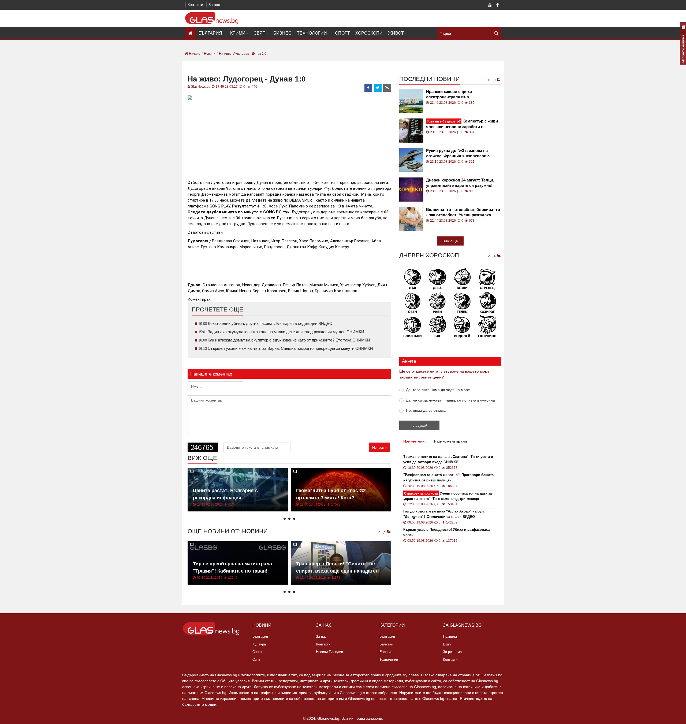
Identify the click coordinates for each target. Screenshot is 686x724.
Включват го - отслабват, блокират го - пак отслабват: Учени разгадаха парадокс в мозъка (463, 212)
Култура (259, 644)
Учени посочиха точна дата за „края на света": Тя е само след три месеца (447, 496)
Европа (385, 652)
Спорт (342, 33)
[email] (387, 88)
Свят (259, 33)
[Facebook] (497, 5)
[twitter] (378, 88)
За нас (214, 4)
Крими (237, 33)
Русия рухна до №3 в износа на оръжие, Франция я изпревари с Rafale (458, 153)
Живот (396, 33)
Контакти (195, 4)
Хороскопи (369, 33)
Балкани (386, 644)
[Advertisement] (289, 139)
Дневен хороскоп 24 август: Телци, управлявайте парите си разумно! (460, 183)
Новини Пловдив (329, 652)
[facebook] (368, 88)
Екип (447, 644)
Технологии (312, 33)
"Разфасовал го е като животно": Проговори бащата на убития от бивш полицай (448, 477)
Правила (450, 636)
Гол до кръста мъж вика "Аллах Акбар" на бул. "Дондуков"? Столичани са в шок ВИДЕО (444, 514)
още (382, 532)
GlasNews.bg (200, 86)
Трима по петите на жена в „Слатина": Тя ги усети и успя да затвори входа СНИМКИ (448, 459)
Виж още (450, 241)
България (210, 33)
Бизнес (282, 33)
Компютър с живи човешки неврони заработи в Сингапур (462, 124)
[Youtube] (490, 5)
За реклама (452, 652)
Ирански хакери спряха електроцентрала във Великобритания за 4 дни (451, 94)
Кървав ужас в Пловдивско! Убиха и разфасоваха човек (446, 532)
